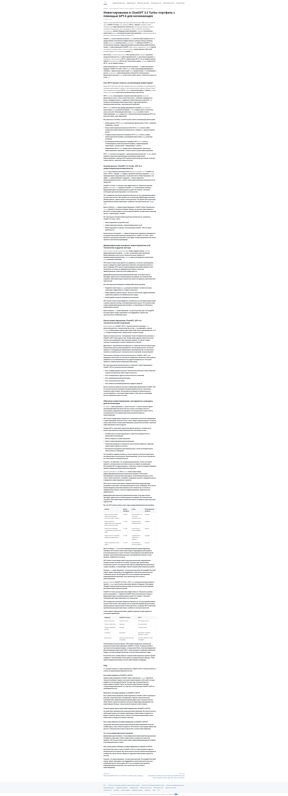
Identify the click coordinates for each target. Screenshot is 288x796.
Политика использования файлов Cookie (153, 785)
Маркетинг (148, 790)
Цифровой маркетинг (119, 3)
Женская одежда (125, 790)
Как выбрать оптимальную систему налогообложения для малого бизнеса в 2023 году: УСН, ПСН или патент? (166, 776)
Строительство (180, 3)
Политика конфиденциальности (175, 785)
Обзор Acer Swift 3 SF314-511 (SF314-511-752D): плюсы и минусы (123, 774)
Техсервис (116, 790)
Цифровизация (131, 3)
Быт (159, 790)
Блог (105, 785)
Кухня (154, 790)
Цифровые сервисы (137, 790)
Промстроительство (168, 3)
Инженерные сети (156, 3)
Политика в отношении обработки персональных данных (124, 785)
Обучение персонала (143, 3)
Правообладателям (109, 787)
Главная (106, 8)
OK (176, 794)
